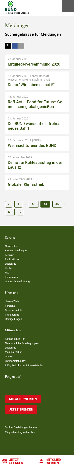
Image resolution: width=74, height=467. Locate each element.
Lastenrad (10, 263)
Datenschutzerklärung (17, 281)
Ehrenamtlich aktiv (15, 360)
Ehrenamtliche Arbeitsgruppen (21, 343)
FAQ (7, 272)
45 (57, 204)
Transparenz (12, 314)
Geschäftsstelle (14, 310)
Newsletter (11, 246)
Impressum (11, 277)
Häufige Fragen (13, 319)
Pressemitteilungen (16, 250)
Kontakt (9, 268)
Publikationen (12, 259)
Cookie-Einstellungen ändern (21, 427)
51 (10, 212)
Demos (9, 356)
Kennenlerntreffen (15, 338)
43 (33, 204)
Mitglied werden (23, 399)
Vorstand (10, 305)
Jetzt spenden (16, 461)
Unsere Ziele (12, 301)
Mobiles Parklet (13, 351)
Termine (9, 255)
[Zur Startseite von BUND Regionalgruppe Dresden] (11, 6)
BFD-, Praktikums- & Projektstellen (24, 365)
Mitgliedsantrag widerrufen (20, 432)
